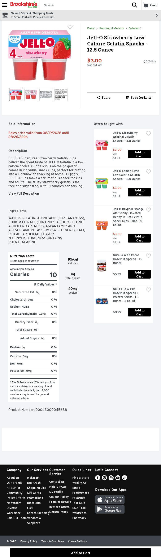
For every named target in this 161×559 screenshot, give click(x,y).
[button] (134, 5)
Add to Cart (140, 154)
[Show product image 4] (61, 94)
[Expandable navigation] (4, 5)
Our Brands (14, 482)
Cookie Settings (77, 541)
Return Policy (58, 512)
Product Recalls (60, 501)
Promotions (35, 498)
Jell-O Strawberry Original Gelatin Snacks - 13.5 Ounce (126, 136)
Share (106, 97)
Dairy (91, 28)
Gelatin (134, 28)
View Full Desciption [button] (23, 193)
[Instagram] (111, 479)
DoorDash (34, 482)
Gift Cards (34, 492)
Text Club (78, 503)
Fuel (30, 508)
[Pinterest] (104, 479)
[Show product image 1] (15, 94)
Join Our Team (17, 518)
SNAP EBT (79, 508)
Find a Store (80, 477)
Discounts (34, 503)
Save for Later (141, 97)
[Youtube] (117, 479)
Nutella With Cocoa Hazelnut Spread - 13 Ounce (128, 259)
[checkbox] (70, 27)
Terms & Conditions (52, 541)
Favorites (78, 498)
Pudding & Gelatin (111, 28)
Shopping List (36, 487)
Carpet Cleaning (38, 513)
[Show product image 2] (30, 94)
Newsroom (14, 503)
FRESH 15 (13, 487)
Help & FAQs (57, 486)
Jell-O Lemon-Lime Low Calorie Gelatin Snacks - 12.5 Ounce (127, 175)
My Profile (56, 491)
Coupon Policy (59, 496)
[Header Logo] (23, 5)
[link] (138, 97)
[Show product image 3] (45, 94)
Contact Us (57, 481)
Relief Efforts (16, 498)
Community (14, 492)
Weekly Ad (79, 482)
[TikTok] (124, 479)
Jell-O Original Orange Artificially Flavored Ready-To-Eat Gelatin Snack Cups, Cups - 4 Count (128, 217)
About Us (13, 477)
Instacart (33, 477)
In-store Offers (59, 507)
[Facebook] (97, 479)
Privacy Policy (28, 541)
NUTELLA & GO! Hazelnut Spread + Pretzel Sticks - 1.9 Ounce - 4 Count (126, 295)
